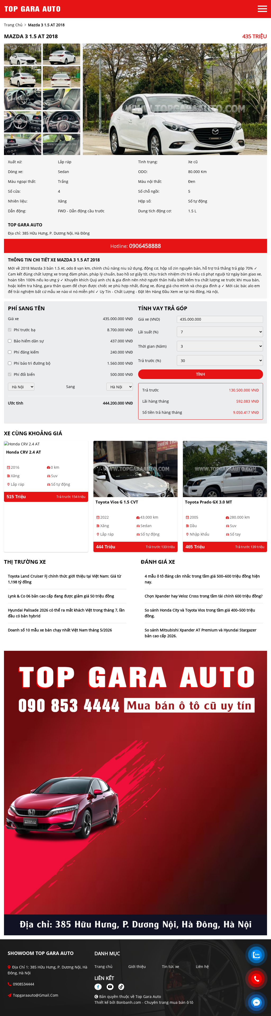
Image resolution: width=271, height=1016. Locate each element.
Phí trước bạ (24, 329)
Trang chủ (103, 966)
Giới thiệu (137, 966)
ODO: (143, 171)
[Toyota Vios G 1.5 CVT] (135, 469)
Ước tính (15, 403)
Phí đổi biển (24, 374)
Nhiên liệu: (18, 201)
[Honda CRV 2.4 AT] (46, 444)
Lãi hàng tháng (155, 401)
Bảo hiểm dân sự (29, 340)
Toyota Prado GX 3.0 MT (208, 502)
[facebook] (100, 986)
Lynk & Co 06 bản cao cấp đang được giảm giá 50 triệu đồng (61, 596)
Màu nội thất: (150, 181)
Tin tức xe (170, 966)
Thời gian (152, 346)
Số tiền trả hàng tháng (162, 412)
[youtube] (110, 986)
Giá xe (13, 318)
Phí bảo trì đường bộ (32, 363)
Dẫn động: (17, 210)
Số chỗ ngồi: (149, 191)
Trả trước (149, 360)
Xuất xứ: (15, 161)
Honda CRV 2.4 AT (23, 452)
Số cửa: (14, 191)
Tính (200, 374)
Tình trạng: (148, 161)
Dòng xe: (15, 171)
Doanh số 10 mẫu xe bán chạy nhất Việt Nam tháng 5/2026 (60, 629)
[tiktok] (119, 986)
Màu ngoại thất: (22, 181)
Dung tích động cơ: (155, 210)
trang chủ (13, 24)
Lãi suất (148, 331)
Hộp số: (144, 201)
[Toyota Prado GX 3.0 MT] (225, 469)
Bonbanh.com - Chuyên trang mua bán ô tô (154, 1002)
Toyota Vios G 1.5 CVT (117, 502)
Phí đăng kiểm (26, 352)
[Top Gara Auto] (33, 8)
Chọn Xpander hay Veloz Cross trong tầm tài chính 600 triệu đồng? (204, 596)
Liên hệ (202, 966)
